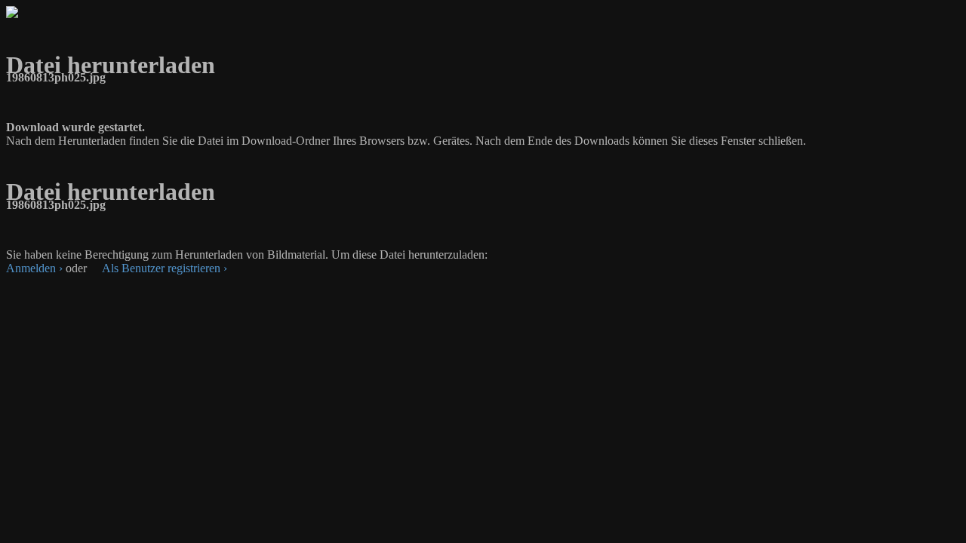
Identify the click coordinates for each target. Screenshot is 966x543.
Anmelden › (34, 268)
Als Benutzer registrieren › (164, 268)
